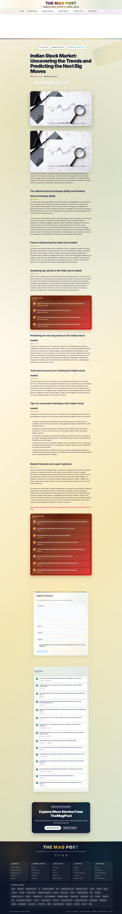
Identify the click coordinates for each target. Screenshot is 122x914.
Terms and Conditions (100, 872)
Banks (49, 904)
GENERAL (39, 523)
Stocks (55, 892)
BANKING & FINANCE (45, 743)
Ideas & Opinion (63, 11)
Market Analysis (31, 888)
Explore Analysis (52, 828)
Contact (111, 911)
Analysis (13, 878)
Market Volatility (17, 896)
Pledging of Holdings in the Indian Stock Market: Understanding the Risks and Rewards (60, 303)
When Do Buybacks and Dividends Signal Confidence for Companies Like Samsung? (61, 769)
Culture (21, 892)
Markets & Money (47, 11)
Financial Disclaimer (100, 878)
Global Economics (15, 872)
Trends (99, 888)
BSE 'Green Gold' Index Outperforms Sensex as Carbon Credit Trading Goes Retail (58, 317)
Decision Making (58, 904)
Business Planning (48, 888)
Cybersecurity (37, 896)
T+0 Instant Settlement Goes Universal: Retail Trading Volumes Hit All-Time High (58, 324)
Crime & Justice (36, 872)
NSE (91, 896)
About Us (97, 867)
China (105, 888)
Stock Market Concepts (24, 900)
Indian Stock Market (44, 892)
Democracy (103, 900)
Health (84, 904)
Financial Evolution (67, 888)
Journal (76, 870)
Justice (36, 900)
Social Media (93, 900)
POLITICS (42, 720)
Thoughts (34, 878)
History (54, 870)
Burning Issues (35, 870)
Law (91, 892)
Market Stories (70, 828)
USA (57, 888)
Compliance (84, 896)
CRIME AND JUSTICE (45, 728)
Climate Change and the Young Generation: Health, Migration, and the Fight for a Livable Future (61, 685)
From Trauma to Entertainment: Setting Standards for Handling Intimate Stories (60, 747)
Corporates (14, 875)
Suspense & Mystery (79, 872)
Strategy (77, 904)
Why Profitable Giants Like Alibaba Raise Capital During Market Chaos (58, 740)
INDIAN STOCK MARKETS (51, 76)
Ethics (72, 892)
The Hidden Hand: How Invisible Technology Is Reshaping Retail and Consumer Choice (62, 754)
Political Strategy (67, 900)
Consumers (22, 904)
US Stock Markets (15, 867)
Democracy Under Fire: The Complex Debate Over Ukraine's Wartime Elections (60, 717)
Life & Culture (92, 11)
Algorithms (64, 892)
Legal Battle (32, 904)
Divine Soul (56, 875)
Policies (97, 896)
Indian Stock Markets (16, 870)
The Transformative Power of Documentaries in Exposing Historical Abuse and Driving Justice (62, 521)
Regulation (74, 896)
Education (41, 904)
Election (55, 900)
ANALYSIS (39, 565)
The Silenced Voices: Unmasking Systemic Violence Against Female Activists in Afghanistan (60, 725)
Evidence (68, 904)
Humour (55, 872)
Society (28, 896)
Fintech (14, 892)
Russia (14, 904)
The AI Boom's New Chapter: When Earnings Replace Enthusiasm (56, 775)
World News (35, 875)
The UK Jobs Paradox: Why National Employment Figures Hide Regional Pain (57, 563)
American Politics (81, 888)
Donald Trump (31, 892)
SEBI (90, 904)
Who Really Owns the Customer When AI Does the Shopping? (53, 535)
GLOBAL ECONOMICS (45, 680)
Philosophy (56, 867)
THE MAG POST (61, 3)
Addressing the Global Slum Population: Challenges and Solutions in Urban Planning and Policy (62, 710)
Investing (20, 888)
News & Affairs (32, 11)
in (62, 855)
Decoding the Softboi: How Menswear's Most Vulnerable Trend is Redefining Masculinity (61, 549)
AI (39, 888)
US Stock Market (50, 896)
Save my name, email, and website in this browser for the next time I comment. (62, 645)
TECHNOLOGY (40, 537)
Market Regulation (81, 900)
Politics (34, 867)
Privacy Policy (98, 870)
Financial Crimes (82, 892)
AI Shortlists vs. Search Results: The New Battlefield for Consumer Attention (57, 542)
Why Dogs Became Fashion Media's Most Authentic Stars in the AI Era (55, 528)
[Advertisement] (61, 26)
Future (92, 888)
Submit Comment (42, 651)
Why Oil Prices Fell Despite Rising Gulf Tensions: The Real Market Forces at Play (60, 678)
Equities (105, 896)
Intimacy (76, 867)
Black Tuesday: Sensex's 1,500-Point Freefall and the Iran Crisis (54, 310)
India (13, 888)
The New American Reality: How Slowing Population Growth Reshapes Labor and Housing (60, 783)
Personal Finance (63, 896)
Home (22, 11)
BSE (13, 900)
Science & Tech (78, 11)
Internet (97, 892)
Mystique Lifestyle (57, 878)
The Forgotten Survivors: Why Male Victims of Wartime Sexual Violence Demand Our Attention (61, 761)
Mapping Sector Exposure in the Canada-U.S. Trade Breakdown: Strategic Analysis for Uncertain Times (62, 733)
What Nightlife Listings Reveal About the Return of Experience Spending (56, 570)
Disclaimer (97, 875)
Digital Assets (45, 900)
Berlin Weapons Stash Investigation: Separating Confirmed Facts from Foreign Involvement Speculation (60, 702)
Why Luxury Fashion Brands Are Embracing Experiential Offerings (55, 556)
